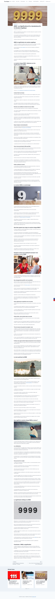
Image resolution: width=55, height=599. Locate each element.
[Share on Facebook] (54, 299)
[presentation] (14, 575)
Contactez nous (48, 1)
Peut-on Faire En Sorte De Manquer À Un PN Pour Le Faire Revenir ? (35, 563)
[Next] (46, 579)
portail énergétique (29, 382)
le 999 (35, 537)
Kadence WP (34, 596)
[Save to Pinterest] (54, 300)
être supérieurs (23, 47)
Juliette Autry (16, 29)
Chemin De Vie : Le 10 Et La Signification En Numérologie (27, 582)
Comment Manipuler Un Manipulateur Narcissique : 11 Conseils (18, 563)
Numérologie (15, 24)
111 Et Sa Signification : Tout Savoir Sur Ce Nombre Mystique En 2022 (14, 582)
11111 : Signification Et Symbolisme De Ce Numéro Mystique (26, 90)
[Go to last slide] (9, 579)
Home (10, 1)
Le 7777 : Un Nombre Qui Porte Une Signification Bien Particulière (40, 582)
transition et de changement (26, 127)
